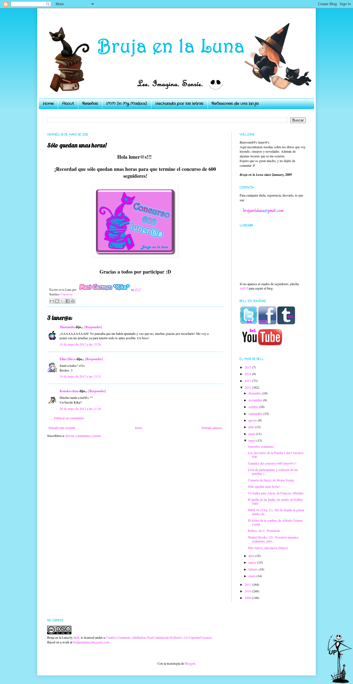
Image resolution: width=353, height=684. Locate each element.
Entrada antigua (212, 427)
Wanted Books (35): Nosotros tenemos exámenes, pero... (273, 539)
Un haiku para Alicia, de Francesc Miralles (276, 493)
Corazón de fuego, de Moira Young (271, 480)
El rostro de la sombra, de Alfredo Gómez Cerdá (275, 522)
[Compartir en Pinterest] (73, 301)
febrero (253, 569)
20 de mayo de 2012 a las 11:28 (80, 408)
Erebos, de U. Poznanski (264, 530)
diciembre (255, 393)
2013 (248, 380)
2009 (248, 597)
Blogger (190, 663)
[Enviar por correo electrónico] (52, 301)
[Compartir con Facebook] (67, 301)
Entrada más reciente (62, 427)
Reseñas (90, 103)
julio (251, 427)
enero (252, 576)
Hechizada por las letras (179, 103)
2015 (248, 367)
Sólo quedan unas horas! (264, 486)
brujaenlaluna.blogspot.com (91, 642)
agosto (253, 420)
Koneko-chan (69, 391)
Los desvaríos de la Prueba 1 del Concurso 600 (276, 454)
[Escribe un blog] (57, 301)
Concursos (66, 294)
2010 (248, 591)
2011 (248, 584)
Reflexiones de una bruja (235, 103)
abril (251, 555)
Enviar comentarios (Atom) (83, 435)
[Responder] (93, 327)
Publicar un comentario (69, 418)
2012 (248, 387)
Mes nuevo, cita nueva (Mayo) (268, 547)
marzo (252, 562)
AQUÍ (244, 288)
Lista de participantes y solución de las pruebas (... (273, 471)
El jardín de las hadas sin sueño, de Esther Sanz (275, 501)
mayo (252, 440)
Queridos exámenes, (261, 446)
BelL (77, 637)
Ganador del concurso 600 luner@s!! (272, 463)
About (68, 103)
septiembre (255, 413)
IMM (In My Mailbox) (126, 103)
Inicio (138, 427)
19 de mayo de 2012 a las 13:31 (80, 376)
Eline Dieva (68, 359)
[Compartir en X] (62, 301)
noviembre (255, 400)
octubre (253, 406)
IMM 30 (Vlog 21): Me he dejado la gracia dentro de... (276, 512)
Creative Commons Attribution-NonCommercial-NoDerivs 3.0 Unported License (159, 637)
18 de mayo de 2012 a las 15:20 (80, 344)
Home (48, 103)
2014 (248, 374)
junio (252, 433)
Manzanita (67, 327)
